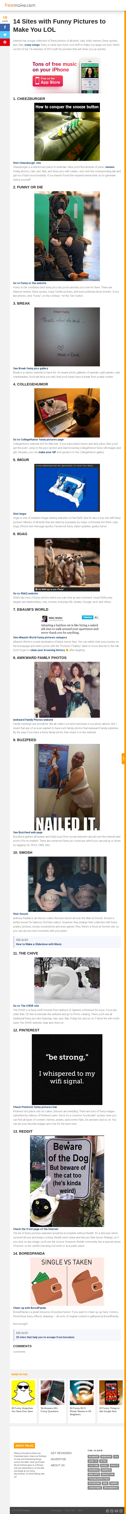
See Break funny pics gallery (30, 368)
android (106, 1470)
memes (109, 167)
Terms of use (70, 1510)
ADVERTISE (58, 1459)
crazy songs (32, 44)
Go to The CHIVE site (26, 1005)
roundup (93, 1457)
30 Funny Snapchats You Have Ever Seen (22, 1410)
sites (103, 1461)
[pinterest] (5, 42)
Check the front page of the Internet (35, 1229)
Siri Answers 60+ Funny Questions (49, 1410)
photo (114, 1465)
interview (94, 1483)
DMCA (80, 1510)
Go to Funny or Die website (29, 283)
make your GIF (47, 452)
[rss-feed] (120, 1511)
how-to (93, 1461)
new (105, 1483)
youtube (93, 1465)
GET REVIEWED (61, 1453)
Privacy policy (57, 1510)
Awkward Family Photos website (33, 719)
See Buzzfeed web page (27, 832)
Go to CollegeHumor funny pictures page (38, 439)
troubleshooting (99, 1479)
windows (106, 1457)
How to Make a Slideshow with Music (39, 944)
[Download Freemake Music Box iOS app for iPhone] (67, 74)
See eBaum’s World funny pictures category (40, 637)
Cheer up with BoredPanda (29, 1307)
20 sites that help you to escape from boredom (45, 1337)
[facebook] (5, 27)
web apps (94, 1474)
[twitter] (5, 35)
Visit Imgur (20, 513)
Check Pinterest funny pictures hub (35, 1107)
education (107, 1474)
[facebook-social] (107, 1511)
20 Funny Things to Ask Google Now (109, 1410)
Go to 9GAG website (25, 593)
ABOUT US (58, 1465)
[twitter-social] (111, 1511)
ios (116, 1457)
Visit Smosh (20, 913)
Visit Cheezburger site (27, 162)
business (94, 1470)
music (104, 1465)
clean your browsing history (47, 650)
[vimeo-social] (116, 1511)
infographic (111, 1488)
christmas (95, 1488)
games (113, 1483)
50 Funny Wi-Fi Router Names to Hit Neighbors (80, 1411)
